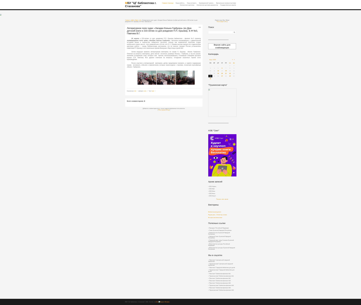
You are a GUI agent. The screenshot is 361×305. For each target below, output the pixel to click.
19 (218, 73)
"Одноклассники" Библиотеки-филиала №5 (221, 285)
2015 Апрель (212, 186)
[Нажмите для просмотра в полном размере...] (147, 85)
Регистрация (161, 110)
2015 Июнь (212, 191)
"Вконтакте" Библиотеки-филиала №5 (220, 283)
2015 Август (212, 196)
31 (210, 78)
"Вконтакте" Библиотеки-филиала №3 (220, 280)
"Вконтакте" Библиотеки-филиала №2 (220, 278)
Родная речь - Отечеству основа (217, 214)
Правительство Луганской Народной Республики (219, 233)
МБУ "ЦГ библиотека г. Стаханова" (140, 4)
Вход (167, 110)
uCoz (156, 302)
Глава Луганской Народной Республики (220, 230)
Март (136, 20)
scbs (145, 91)
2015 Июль (212, 193)
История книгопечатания (215, 217)
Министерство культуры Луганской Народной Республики (221, 248)
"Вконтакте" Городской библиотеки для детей (222, 267)
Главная (127, 20)
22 (230, 73)
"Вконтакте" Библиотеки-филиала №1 (220, 273)
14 (226, 71)
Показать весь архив (222, 199)
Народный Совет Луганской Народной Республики (219, 237)
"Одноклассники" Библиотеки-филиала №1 (221, 276)
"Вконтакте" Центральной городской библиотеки (219, 260)
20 (222, 73)
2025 (132, 20)
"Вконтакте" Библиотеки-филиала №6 (220, 287)
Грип (153, 91)
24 (140, 20)
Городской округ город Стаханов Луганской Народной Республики (221, 241)
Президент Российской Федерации (219, 228)
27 (222, 76)
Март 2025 (212, 59)
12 (218, 71)
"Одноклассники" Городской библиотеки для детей (221, 270)
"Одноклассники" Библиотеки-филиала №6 (221, 290)
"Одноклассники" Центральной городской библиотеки (220, 264)
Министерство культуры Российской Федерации (219, 244)
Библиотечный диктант (214, 212)
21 (226, 73)
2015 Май (211, 189)
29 (230, 76)
